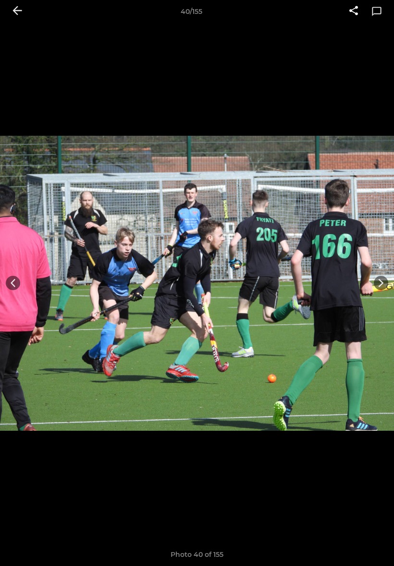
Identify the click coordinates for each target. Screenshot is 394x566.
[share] (353, 11)
